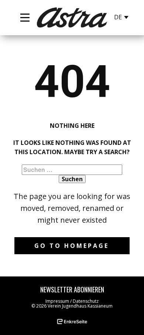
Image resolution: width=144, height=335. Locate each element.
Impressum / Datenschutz (72, 301)
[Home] (72, 17)
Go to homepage (71, 246)
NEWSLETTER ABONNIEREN (72, 289)
